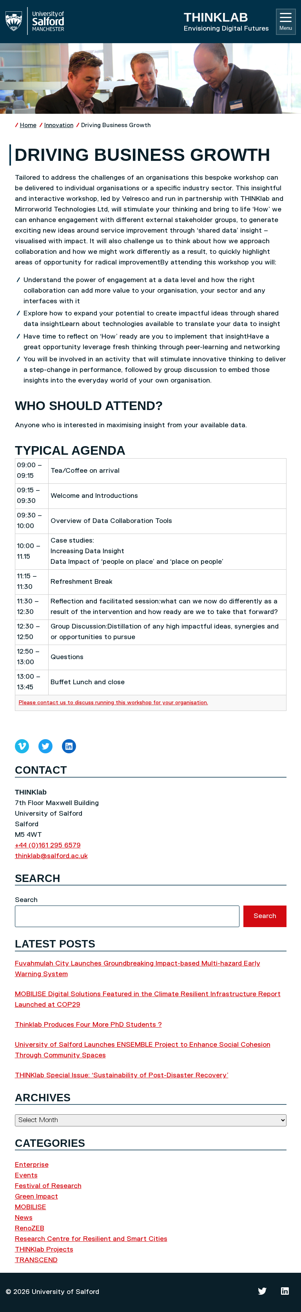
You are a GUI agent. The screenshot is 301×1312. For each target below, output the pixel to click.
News (24, 1217)
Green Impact (36, 1196)
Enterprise (32, 1164)
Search (26, 900)
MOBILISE (30, 1207)
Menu (285, 28)
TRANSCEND (36, 1260)
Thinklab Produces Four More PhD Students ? (88, 1024)
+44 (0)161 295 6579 (48, 845)
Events (26, 1175)
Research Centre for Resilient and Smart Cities (91, 1239)
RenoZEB (29, 1228)
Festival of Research (48, 1186)
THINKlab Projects (44, 1249)
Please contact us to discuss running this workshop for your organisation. (113, 702)
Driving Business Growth (116, 125)
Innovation (58, 125)
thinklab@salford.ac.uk (51, 856)
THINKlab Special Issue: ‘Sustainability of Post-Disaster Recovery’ (121, 1075)
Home (28, 125)
